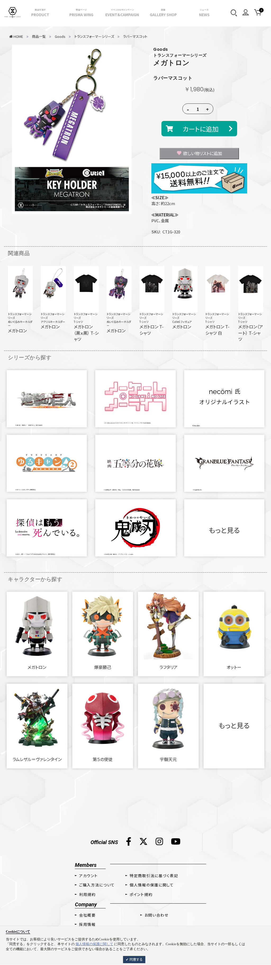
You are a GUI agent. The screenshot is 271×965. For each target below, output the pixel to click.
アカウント (88, 875)
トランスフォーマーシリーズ (19, 316)
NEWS (204, 12)
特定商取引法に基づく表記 (154, 875)
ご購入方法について (97, 884)
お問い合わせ (156, 915)
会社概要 (87, 915)
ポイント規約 (141, 894)
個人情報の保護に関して (94, 944)
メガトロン (171, 62)
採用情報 (87, 924)
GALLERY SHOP (163, 12)
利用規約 (87, 894)
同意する (136, 959)
